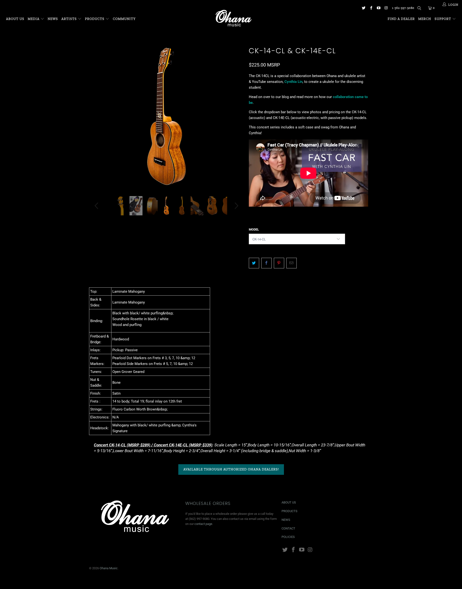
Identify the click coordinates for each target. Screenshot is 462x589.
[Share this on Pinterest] (279, 263)
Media (34, 19)
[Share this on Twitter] (254, 263)
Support (443, 19)
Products (94, 19)
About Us (15, 19)
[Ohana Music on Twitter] (363, 8)
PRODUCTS (289, 511)
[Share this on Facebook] (266, 263)
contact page (203, 524)
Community (124, 19)
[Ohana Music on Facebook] (371, 8)
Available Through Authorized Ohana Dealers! (231, 469)
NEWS (286, 520)
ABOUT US (289, 502)
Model (254, 229)
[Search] (419, 9)
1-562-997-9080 (403, 8)
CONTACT (288, 528)
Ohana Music (109, 568)
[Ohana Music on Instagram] (386, 8)
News (53, 19)
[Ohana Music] (233, 18)
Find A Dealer (401, 19)
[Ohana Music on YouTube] (378, 8)
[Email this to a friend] (291, 263)
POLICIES (288, 537)
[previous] (97, 120)
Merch (424, 19)
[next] (235, 120)
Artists (69, 19)
